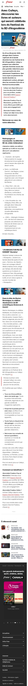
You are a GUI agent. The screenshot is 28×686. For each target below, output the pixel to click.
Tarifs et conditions (18, 683)
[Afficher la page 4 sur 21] (15, 622)
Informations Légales (13, 677)
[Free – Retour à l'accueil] (9, 2)
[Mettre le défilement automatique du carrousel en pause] (7, 622)
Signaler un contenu (7, 683)
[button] (13, 656)
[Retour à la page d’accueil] (2, 6)
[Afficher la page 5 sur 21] (17, 622)
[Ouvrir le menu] (3, 2)
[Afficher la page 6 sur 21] (20, 622)
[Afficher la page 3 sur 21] (13, 622)
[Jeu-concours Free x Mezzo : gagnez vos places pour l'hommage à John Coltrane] (5, 545)
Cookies (4, 677)
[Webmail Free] (20, 2)
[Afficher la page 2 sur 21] (11, 622)
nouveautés (18, 565)
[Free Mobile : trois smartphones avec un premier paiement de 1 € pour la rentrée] (5, 527)
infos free (9, 6)
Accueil (4, 565)
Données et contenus (7, 680)
